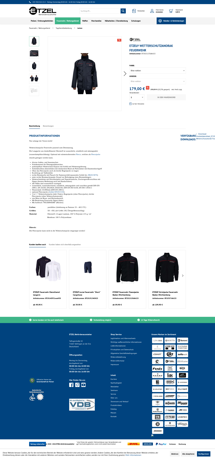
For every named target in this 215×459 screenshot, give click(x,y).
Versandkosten (113, 442)
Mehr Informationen (133, 455)
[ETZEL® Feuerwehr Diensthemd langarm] (47, 268)
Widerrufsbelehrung (118, 357)
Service (113, 394)
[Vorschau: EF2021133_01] (34, 41)
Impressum (115, 364)
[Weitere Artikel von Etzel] (135, 39)
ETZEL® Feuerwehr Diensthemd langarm (46, 293)
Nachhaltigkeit (116, 383)
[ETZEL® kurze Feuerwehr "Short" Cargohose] (87, 268)
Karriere (114, 379)
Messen (113, 413)
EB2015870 (92, 175)
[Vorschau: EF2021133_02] (34, 54)
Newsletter (115, 386)
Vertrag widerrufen (37, 444)
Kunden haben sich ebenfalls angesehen (65, 244)
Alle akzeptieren (188, 454)
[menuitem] (102, 10)
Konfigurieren (203, 454)
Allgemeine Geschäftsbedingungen (124, 353)
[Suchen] (123, 10)
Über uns (114, 398)
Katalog (114, 409)
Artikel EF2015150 (56, 192)
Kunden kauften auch (37, 244)
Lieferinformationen (118, 346)
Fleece (78, 154)
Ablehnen (174, 454)
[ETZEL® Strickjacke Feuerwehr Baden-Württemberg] (167, 268)
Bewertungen (48, 126)
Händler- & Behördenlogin (173, 21)
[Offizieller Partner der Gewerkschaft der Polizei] (47, 384)
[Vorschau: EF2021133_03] (34, 66)
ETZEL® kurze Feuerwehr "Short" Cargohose (86, 293)
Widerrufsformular (117, 361)
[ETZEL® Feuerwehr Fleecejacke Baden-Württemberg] (127, 268)
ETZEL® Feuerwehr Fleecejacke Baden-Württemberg (126, 293)
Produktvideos (116, 405)
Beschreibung (34, 126)
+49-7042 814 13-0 (39, 2)
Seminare (114, 390)
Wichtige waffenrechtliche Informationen (126, 342)
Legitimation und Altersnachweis (123, 338)
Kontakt (114, 416)
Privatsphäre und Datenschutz (122, 349)
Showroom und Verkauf (119, 401)
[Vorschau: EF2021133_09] (34, 91)
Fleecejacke (95, 154)
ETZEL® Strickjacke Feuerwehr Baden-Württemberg (165, 293)
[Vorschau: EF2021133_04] (34, 79)
